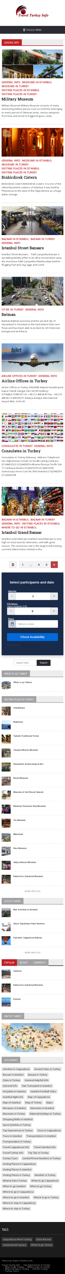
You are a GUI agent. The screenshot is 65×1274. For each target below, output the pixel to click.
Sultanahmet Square (14, 1244)
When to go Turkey (22, 682)
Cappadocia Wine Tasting (17, 1239)
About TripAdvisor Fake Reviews (29, 923)
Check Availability (32, 637)
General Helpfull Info (36, 1080)
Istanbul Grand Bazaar (22, 532)
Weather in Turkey (45, 1175)
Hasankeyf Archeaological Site (28, 764)
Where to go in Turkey (46, 1197)
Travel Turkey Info (13, 1152)
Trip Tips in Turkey (38, 1152)
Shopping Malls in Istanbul (17, 1119)
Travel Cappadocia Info (16, 1147)
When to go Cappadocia (44, 1180)
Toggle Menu (33, 29)
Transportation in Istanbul (41, 1136)
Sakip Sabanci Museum (24, 862)
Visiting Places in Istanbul (17, 1169)
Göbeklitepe (19, 707)
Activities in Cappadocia (16, 1069)
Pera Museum (20, 848)
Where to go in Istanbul (16, 1197)
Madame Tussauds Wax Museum (29, 806)
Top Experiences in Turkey (18, 1130)
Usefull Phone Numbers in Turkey (41, 1158)
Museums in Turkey (14, 1113)
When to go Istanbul (14, 1186)
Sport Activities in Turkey (17, 1124)
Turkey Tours (10, 1158)
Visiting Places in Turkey (16, 1175)
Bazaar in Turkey (37, 1074)
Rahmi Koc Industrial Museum (28, 876)
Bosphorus (18, 721)
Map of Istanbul (12, 1102)
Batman (9, 314)
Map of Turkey (33, 1102)
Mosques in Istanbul (14, 1108)
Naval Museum (20, 778)
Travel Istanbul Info (45, 1147)
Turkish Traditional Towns (26, 735)
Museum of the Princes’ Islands (28, 792)
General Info (10, 1085)
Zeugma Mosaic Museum (25, 749)
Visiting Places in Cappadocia (19, 1163)
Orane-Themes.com (22, 1260)
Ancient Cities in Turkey (47, 1069)
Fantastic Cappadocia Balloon (27, 937)
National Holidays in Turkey (45, 1113)
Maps (49, 1102)
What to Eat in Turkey (15, 1180)
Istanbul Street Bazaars (23, 247)
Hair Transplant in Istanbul (37, 1085)
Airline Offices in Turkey (25, 380)
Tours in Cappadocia (49, 1130)
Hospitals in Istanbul (14, 1091)
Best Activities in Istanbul (25, 909)
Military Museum (18, 99)
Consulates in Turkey (21, 450)
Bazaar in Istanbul (13, 1074)
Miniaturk (18, 834)
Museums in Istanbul (42, 1108)
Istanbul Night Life (13, 1097)
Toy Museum (19, 820)
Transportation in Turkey (17, 1141)
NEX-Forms (28, 645)
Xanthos (17, 970)
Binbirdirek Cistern (19, 177)
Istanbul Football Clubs (43, 1091)
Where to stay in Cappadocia (19, 1203)
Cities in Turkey (11, 1080)
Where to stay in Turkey (16, 1208)
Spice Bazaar (43, 1239)
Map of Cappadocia (39, 1097)
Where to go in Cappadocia (18, 1191)
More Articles (32, 891)
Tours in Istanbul (12, 1136)
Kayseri (17, 999)
